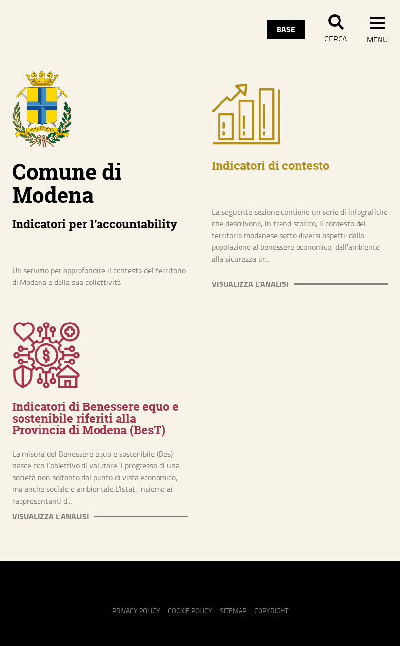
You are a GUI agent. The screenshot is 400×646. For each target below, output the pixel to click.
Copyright (271, 610)
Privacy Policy (136, 610)
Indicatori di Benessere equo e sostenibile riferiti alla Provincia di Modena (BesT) (95, 418)
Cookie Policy (190, 610)
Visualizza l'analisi (250, 284)
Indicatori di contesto (270, 166)
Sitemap (233, 610)
